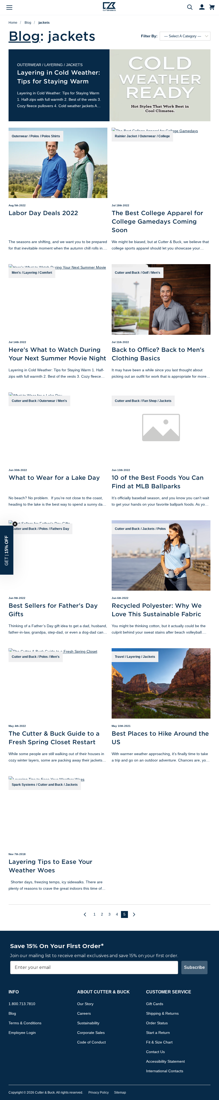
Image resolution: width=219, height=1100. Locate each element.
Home (13, 23)
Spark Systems (23, 785)
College (164, 136)
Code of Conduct (91, 1042)
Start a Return (158, 1032)
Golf (145, 273)
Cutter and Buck (127, 273)
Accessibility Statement (165, 1061)
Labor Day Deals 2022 (43, 212)
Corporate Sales (91, 1032)
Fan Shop (149, 401)
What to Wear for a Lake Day (54, 477)
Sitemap (120, 1092)
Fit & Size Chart (159, 1042)
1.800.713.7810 (22, 1004)
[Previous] (87, 914)
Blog (28, 23)
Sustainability (88, 1023)
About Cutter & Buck (103, 992)
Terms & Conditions (25, 1023)
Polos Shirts (51, 136)
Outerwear (29, 65)
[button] (6, 550)
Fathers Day (59, 529)
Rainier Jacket (126, 136)
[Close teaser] (15, 524)
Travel (119, 657)
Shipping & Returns (162, 1013)
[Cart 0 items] (212, 7)
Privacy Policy (98, 1092)
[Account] (199, 7)
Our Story (85, 1004)
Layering (53, 65)
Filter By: (149, 36)
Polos (34, 136)
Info (14, 992)
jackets (44, 23)
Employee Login (22, 1032)
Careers (84, 1013)
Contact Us (155, 1052)
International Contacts (164, 1071)
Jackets (74, 65)
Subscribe (194, 967)
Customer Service (168, 992)
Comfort (46, 273)
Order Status (157, 1023)
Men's (16, 273)
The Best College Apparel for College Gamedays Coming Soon (157, 221)
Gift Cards (154, 1004)
